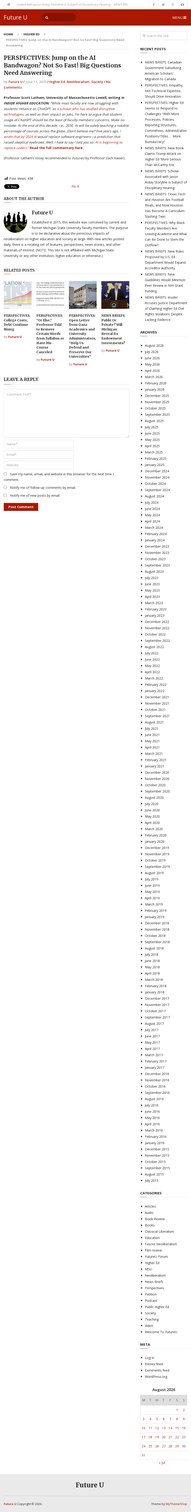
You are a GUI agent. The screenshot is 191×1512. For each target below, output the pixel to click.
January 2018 (154, 992)
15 (177, 1428)
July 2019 (151, 879)
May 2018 (152, 967)
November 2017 (157, 1004)
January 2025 (154, 465)
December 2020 (157, 772)
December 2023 (157, 546)
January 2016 (154, 1143)
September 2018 (157, 942)
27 (164, 1446)
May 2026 (152, 364)
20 (164, 1437)
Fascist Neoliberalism (161, 1244)
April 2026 (152, 370)
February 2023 (156, 609)
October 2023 (155, 559)
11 (150, 1428)
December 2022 (157, 621)
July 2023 (151, 578)
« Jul (162, 1462)
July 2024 (151, 502)
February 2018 (156, 986)
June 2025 (152, 433)
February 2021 (156, 760)
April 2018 (152, 973)
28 (170, 1446)
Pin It (75, 186)
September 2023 (157, 565)
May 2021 (152, 741)
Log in (149, 1357)
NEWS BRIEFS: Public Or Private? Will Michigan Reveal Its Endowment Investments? (113, 329)
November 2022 (157, 628)
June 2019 (152, 885)
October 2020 (155, 785)
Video (149, 1325)
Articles (150, 1206)
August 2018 (154, 948)
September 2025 (157, 414)
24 (143, 1446)
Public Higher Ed (157, 1307)
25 (150, 1446)
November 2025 (157, 402)
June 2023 (152, 584)
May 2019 (152, 891)
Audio (149, 1212)
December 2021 (157, 697)
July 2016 (151, 1105)
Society (97, 82)
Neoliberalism (78, 82)
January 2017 (154, 1067)
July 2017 (151, 1030)
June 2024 (152, 508)
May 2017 (152, 1042)
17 (143, 1437)
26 (157, 1446)
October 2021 (155, 709)
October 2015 (155, 1161)
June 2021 (152, 735)
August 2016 (154, 1099)
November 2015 (157, 1155)
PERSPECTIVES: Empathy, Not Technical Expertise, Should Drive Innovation (164, 91)
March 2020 (154, 829)
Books (150, 1225)
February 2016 (156, 1136)
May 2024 (152, 515)
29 (177, 1446)
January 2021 (154, 766)
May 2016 (152, 1118)
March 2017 (154, 1055)
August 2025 (154, 421)
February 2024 (156, 534)
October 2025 (155, 408)
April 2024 (152, 521)
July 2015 (151, 1180)
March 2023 (154, 603)
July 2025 (151, 427)
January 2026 (154, 389)
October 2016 (155, 1086)
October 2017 (155, 1011)
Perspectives (154, 1288)
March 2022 (154, 678)
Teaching (152, 1319)
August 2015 (154, 1174)
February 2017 (156, 1061)
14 (170, 1428)
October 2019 (155, 860)
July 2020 (151, 804)
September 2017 (157, 1017)
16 (184, 1428)
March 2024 (154, 527)
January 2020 (154, 841)
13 (164, 1428)
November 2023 (157, 552)
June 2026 (152, 358)
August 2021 (154, 722)
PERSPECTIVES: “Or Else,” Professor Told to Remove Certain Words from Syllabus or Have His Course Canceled (50, 333)
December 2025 (157, 395)
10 (143, 1428)
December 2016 (157, 1074)
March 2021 (154, 753)
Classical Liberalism (159, 1231)
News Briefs (154, 1281)
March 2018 (154, 979)
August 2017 (154, 1023)
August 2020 (154, 797)
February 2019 (156, 910)
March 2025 (154, 452)
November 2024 (157, 477)
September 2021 (157, 716)
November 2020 (157, 778)
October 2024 (155, 483)
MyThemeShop (176, 1504)
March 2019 (154, 904)
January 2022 (154, 691)
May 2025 (152, 439)
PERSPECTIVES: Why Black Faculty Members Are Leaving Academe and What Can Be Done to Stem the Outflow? (166, 233)
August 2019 (154, 873)
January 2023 (154, 615)
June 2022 (152, 659)
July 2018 (151, 954)
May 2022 (152, 665)
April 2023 (152, 596)
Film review (153, 1250)
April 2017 (152, 1048)
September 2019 (157, 866)
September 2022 (157, 640)
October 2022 (155, 634)
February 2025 (156, 458)
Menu (177, 17)
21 (170, 1437)
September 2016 (157, 1092)
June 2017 (152, 1036)
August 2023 (154, 571)
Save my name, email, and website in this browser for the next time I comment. (59, 477)
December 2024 (157, 471)
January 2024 (154, 540)
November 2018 (157, 929)
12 (157, 1428)
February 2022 (156, 684)
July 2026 (151, 352)
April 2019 (152, 898)
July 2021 (151, 728)
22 (177, 1437)
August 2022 (154, 647)
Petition (151, 1294)
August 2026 (154, 345)
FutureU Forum (156, 1256)
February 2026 (156, 383)
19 (157, 1437)
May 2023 (152, 590)
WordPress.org (156, 1376)
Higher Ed (32, 34)
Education (152, 1238)
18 (150, 1437)
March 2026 (154, 377)
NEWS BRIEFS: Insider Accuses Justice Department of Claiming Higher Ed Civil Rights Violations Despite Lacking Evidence (166, 308)
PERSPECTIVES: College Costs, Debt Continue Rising (17, 322)
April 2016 (152, 1124)
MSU (148, 1269)
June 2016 (152, 1111)
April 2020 (152, 822)
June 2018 (152, 961)
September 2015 (157, 1168)
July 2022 (151, 653)
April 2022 (152, 672)
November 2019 (157, 854)
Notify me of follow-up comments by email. (43, 487)
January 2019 (154, 917)
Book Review (155, 1219)
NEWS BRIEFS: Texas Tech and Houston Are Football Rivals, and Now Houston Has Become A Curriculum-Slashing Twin (165, 205)
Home (8, 34)
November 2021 (157, 703)
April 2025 (152, 446)
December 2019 (157, 848)
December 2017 (157, 998)
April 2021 (152, 747)
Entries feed (154, 1364)
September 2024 (157, 490)
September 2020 (157, 791)
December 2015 (157, 1149)
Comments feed (157, 1370)
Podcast (151, 1300)
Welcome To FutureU (161, 1332)
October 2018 (155, 935)
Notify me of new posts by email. (35, 495)
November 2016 (157, 1080)
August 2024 (154, 496)
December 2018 (157, 923)
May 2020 (152, 816)
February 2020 (156, 835)
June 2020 (152, 810)
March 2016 (154, 1130)
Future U (15, 17)
